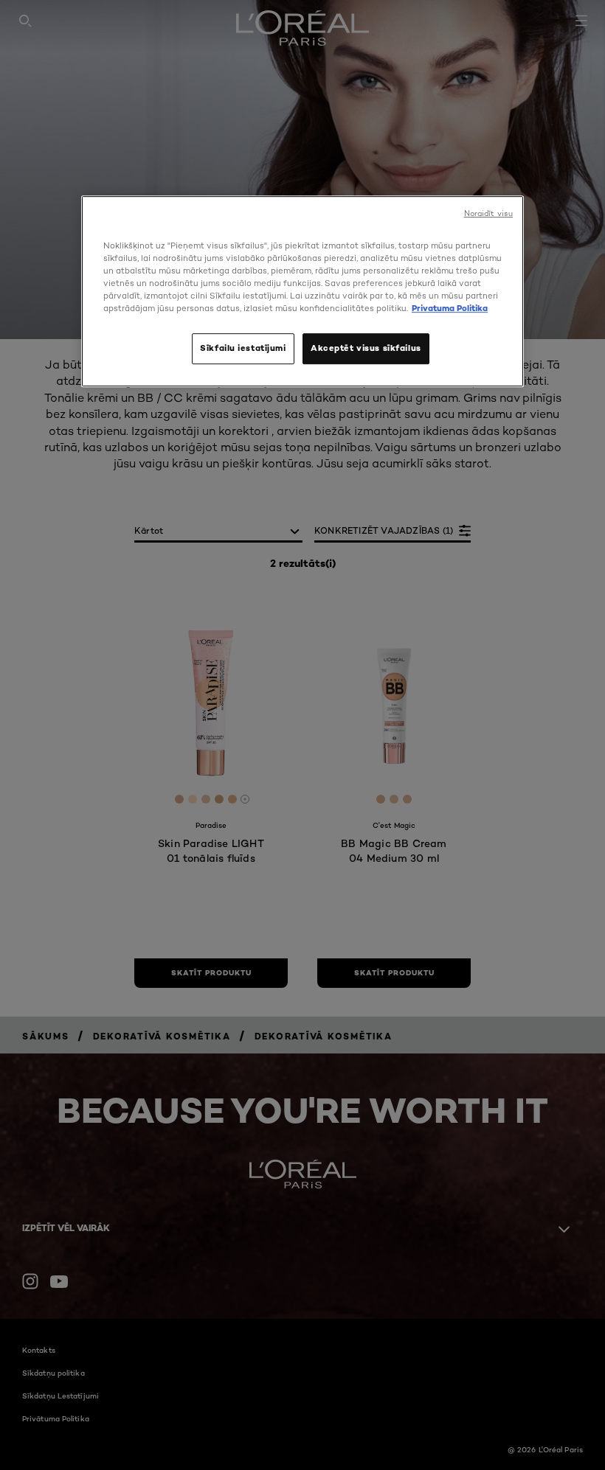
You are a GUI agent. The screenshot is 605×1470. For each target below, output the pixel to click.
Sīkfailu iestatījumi (243, 349)
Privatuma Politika (450, 309)
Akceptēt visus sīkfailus (366, 349)
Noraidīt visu (488, 213)
